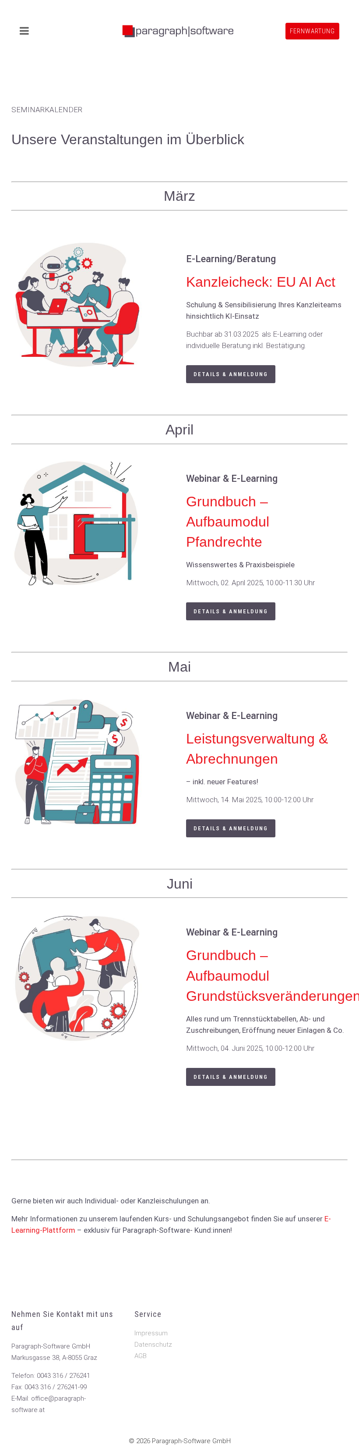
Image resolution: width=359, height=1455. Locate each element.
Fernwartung (312, 31)
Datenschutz (153, 1344)
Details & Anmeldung (231, 374)
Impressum (151, 1333)
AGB (140, 1356)
